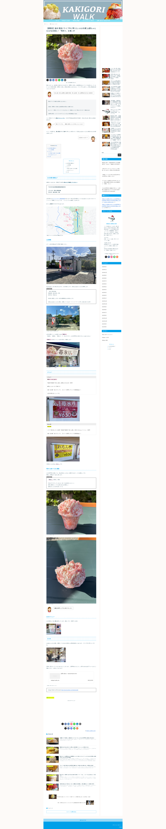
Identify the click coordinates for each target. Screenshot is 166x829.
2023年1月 (104, 298)
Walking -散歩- (105, 340)
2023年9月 (104, 275)
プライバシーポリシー (117, 825)
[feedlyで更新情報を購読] (74, 728)
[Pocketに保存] (56, 80)
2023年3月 (104, 292)
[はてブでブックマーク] (53, 80)
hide (56, 145)
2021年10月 (104, 321)
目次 (70, 160)
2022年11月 (104, 301)
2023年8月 (104, 278)
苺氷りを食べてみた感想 (54, 153)
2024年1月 (104, 269)
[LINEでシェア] (59, 80)
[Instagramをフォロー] (71, 728)
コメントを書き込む (71, 811)
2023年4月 (104, 289)
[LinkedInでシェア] (62, 80)
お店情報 (51, 149)
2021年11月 (104, 318)
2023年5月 (104, 286)
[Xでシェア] (47, 80)
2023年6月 (104, 283)
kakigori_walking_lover (108, 202)
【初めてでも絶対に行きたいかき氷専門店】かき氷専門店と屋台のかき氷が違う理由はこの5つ (111, 200)
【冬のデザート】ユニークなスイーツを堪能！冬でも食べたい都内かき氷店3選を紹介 (111, 169)
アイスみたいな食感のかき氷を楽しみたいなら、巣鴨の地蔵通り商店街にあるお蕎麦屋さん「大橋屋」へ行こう (111, 182)
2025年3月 (104, 266)
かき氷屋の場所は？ (51, 148)
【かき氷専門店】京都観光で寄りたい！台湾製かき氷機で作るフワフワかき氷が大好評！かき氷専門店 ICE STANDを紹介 (111, 190)
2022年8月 (104, 309)
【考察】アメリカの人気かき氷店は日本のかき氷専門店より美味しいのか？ (111, 175)
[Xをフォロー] (65, 728)
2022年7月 (104, 312)
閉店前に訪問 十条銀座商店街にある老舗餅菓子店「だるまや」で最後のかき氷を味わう (111, 163)
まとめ (49, 156)
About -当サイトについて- (107, 334)
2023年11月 (104, 272)
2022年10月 (104, 303)
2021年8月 (104, 326)
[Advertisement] (71, 710)
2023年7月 (104, 281)
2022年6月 (104, 315)
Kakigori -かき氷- (51, 697)
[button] (65, 80)
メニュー (49, 151)
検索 (103, 152)
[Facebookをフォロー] (68, 728)
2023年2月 (104, 295)
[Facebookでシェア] (50, 80)
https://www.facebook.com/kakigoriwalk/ (69, 690)
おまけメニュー (53, 154)
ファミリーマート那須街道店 (58, 198)
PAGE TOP (83, 820)
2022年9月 (104, 306)
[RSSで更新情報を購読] (77, 728)
